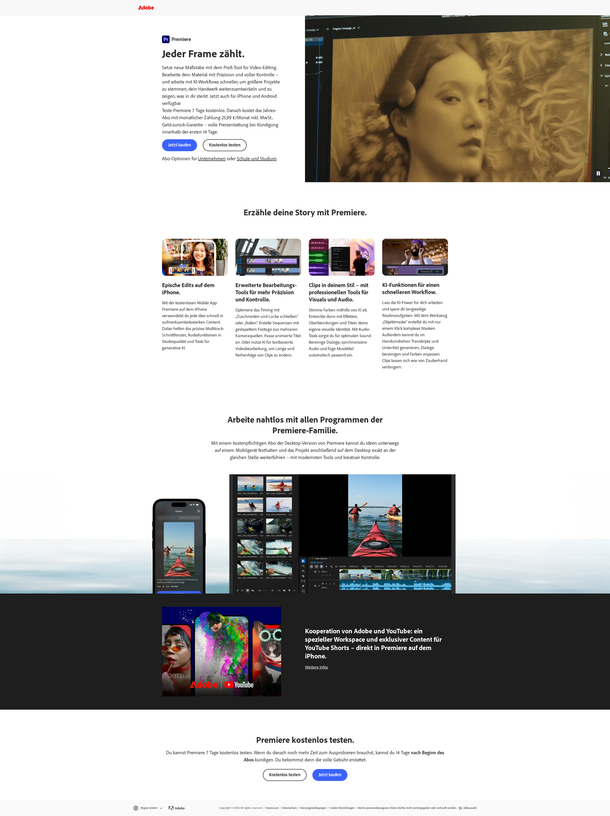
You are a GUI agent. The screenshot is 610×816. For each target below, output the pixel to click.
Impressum (272, 808)
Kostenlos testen (224, 145)
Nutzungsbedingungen (313, 808)
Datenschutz (289, 808)
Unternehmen (212, 158)
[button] (598, 173)
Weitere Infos (316, 667)
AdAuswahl (470, 808)
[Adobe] (146, 7)
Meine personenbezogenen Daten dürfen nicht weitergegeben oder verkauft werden (407, 808)
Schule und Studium (257, 158)
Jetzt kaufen (179, 145)
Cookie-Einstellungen (342, 808)
